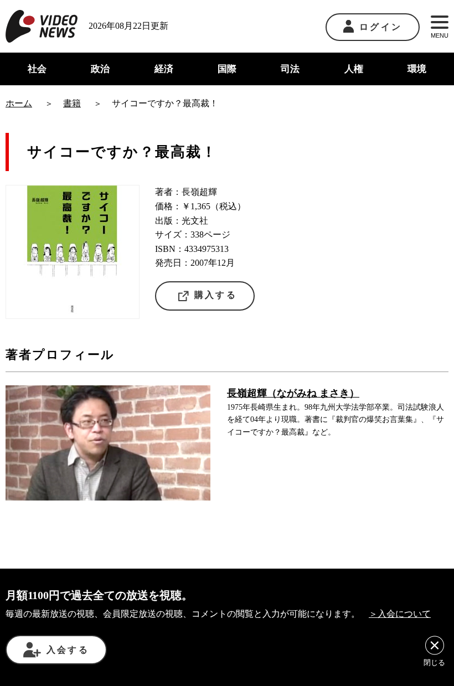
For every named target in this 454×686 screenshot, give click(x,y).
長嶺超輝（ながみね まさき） (293, 393)
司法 (290, 69)
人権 (353, 69)
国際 (227, 69)
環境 (416, 69)
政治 (100, 69)
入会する (68, 649)
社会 (37, 69)
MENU (439, 35)
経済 (163, 69)
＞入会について (400, 613)
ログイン (380, 27)
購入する (215, 295)
